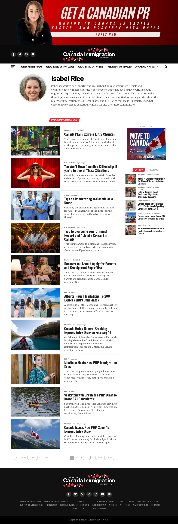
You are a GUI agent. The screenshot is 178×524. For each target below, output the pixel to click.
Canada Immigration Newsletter (91, 66)
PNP (92, 501)
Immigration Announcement (31, 505)
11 (93, 458)
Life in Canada (51, 505)
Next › (100, 458)
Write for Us (125, 505)
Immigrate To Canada (105, 501)
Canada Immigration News (31, 66)
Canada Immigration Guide (145, 66)
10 (87, 458)
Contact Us (155, 505)
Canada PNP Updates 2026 (147, 501)
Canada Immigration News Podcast (60, 66)
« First (32, 458)
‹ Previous (43, 458)
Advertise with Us (140, 505)
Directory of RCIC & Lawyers (119, 66)
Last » (109, 458)
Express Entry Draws (125, 501)
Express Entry (81, 501)
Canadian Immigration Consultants (74, 505)
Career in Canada (99, 505)
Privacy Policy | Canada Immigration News (90, 508)
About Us (113, 505)
